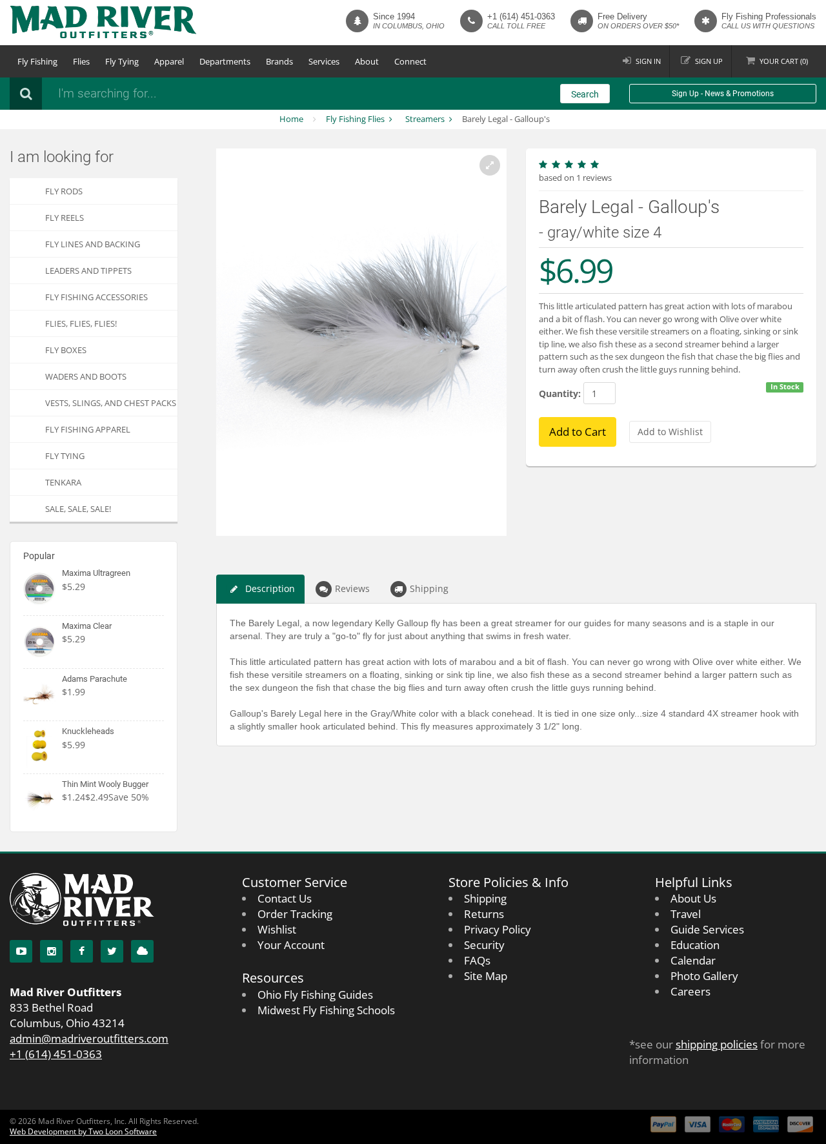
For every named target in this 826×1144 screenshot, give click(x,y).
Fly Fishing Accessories (96, 297)
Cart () (784, 61)
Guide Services (707, 929)
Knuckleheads (88, 731)
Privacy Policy (497, 929)
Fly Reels (64, 217)
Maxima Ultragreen (96, 573)
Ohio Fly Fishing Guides (315, 994)
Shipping (429, 588)
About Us (693, 898)
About (367, 61)
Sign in (648, 61)
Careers (690, 991)
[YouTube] (21, 951)
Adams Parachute (94, 679)
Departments (224, 61)
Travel (685, 913)
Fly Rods (64, 191)
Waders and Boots (85, 376)
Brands (279, 61)
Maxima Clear (87, 626)
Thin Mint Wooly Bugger (105, 784)
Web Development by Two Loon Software (83, 1131)
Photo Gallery (704, 975)
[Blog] (142, 951)
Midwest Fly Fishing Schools (326, 1010)
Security (484, 944)
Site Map (485, 975)
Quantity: (560, 393)
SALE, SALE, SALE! (78, 509)
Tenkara (63, 482)
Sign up (709, 61)
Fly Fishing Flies (355, 119)
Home (291, 119)
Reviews (352, 588)
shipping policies (717, 1044)
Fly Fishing (37, 61)
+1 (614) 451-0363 (521, 16)
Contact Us (284, 898)
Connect (410, 61)
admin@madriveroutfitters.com (89, 1038)
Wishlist (276, 929)
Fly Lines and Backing (92, 244)
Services (323, 61)
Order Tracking (294, 913)
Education (695, 944)
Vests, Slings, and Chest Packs (110, 403)
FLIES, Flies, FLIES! (81, 323)
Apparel (169, 61)
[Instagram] (51, 951)
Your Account (291, 944)
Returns (484, 913)
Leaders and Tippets (88, 270)
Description (270, 588)
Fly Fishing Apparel (87, 429)
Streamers (425, 119)
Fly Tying (122, 61)
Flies (81, 61)
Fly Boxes (65, 350)
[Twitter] (112, 951)
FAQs (477, 960)
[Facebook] (81, 951)
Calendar (693, 960)
